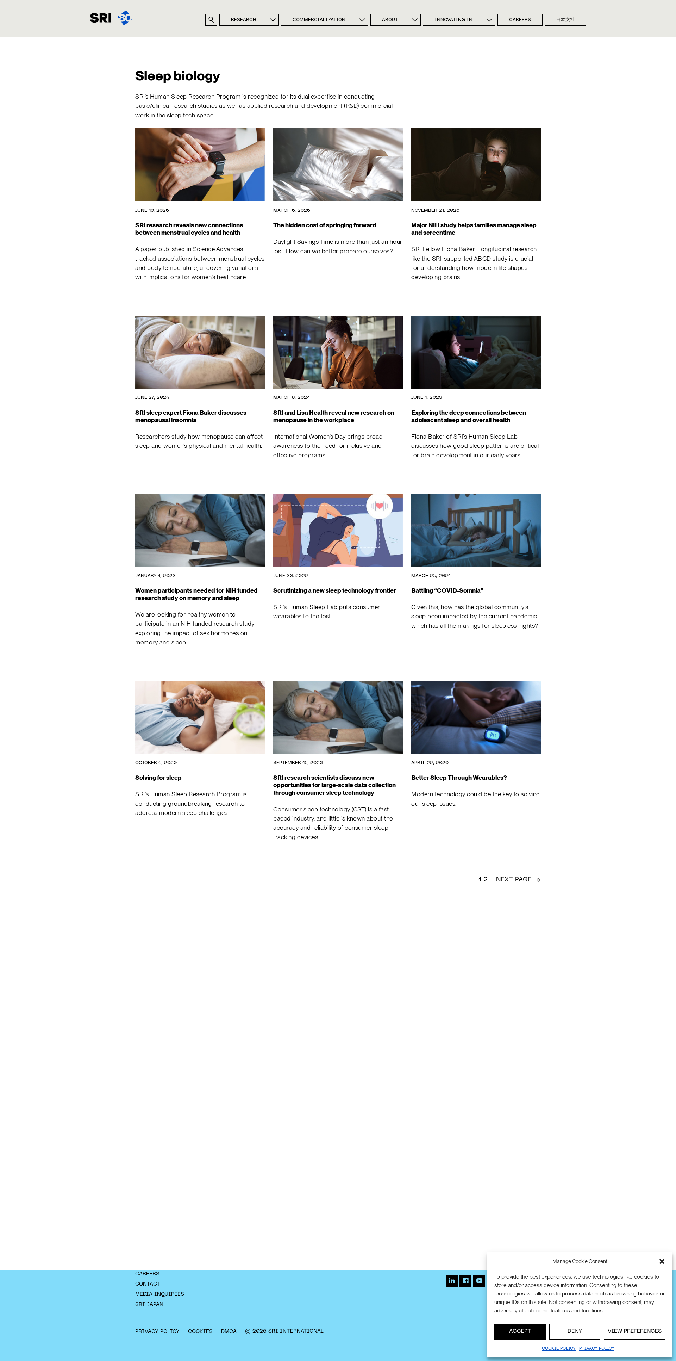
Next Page (518, 880)
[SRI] (111, 17)
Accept (520, 1331)
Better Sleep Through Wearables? (459, 777)
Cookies (200, 1331)
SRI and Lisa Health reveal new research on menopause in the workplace (333, 416)
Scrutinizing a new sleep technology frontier (334, 590)
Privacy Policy (157, 1331)
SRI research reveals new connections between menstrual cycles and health (189, 228)
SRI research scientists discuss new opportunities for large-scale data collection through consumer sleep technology (334, 785)
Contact (147, 1284)
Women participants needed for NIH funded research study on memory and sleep (196, 594)
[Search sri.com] (211, 19)
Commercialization (319, 20)
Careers (520, 20)
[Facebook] (465, 1281)
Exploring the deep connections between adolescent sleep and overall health (468, 416)
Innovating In (453, 20)
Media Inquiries (159, 1294)
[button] (661, 1261)
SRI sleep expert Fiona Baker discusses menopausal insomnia (190, 416)
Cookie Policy (559, 1349)
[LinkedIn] (452, 1281)
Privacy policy (596, 1349)
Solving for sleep (158, 777)
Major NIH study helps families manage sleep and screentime (474, 228)
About (390, 20)
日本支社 (565, 20)
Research (243, 20)
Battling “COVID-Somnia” (447, 590)
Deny (575, 1331)
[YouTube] (479, 1281)
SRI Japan (149, 1304)
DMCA (229, 1331)
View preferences (635, 1331)
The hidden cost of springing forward (324, 225)
